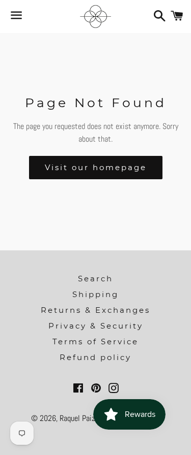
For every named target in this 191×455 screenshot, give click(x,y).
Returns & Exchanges (95, 310)
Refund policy (95, 357)
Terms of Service (95, 341)
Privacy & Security (95, 326)
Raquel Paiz (78, 418)
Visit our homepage (96, 167)
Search (95, 278)
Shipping (95, 294)
